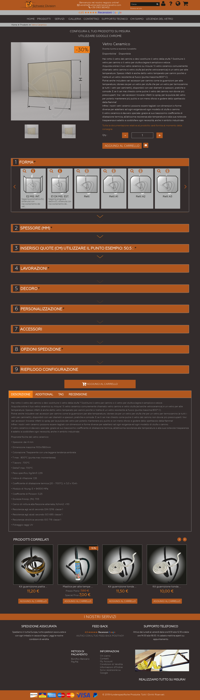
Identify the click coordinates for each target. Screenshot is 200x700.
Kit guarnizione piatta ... (33, 586)
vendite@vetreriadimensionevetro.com (100, 5)
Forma (27, 162)
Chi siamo (105, 655)
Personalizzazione (42, 309)
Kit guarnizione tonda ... (122, 586)
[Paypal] (95, 694)
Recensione (78, 394)
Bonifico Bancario (80, 659)
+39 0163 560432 (100, 7)
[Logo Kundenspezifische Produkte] (40, 5)
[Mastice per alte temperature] (78, 564)
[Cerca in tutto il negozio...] (157, 4)
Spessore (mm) (36, 228)
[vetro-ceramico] (31, 131)
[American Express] (52, 694)
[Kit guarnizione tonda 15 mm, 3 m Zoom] (122, 564)
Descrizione (20, 394)
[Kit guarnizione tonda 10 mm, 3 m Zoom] (167, 564)
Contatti (104, 658)
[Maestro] (61, 694)
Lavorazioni (35, 268)
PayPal (74, 661)
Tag (61, 394)
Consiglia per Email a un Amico (145, 145)
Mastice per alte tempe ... (78, 586)
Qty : (105, 135)
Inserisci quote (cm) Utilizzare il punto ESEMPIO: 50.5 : (78, 248)
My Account (106, 661)
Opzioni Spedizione (41, 349)
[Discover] (34, 694)
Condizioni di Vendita (111, 664)
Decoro (29, 288)
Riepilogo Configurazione (49, 369)
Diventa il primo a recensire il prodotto (119, 49)
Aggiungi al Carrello (33, 601)
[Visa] (83, 694)
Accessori (31, 329)
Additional (44, 394)
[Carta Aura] (42, 694)
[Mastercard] (70, 694)
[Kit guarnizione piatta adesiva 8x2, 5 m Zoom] (33, 564)
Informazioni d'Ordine (111, 667)
